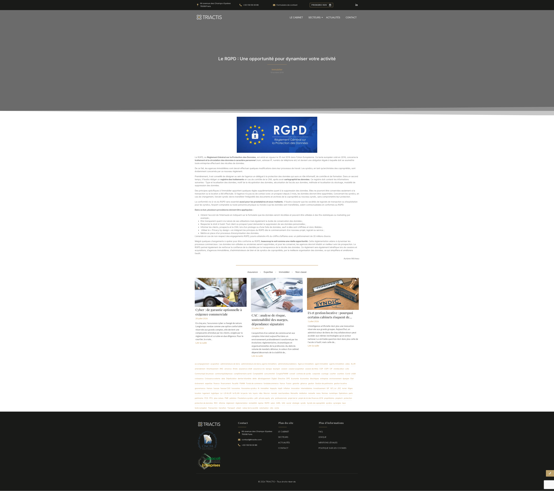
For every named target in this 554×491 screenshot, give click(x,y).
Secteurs (314, 17)
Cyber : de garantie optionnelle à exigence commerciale (218, 312)
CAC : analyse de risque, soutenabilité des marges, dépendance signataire (270, 319)
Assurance (252, 272)
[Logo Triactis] (209, 17)
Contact (351, 17)
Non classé (301, 272)
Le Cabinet (296, 17)
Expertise (268, 272)
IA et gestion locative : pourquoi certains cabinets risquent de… (330, 315)
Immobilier (284, 272)
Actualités (333, 17)
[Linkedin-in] (356, 5)
